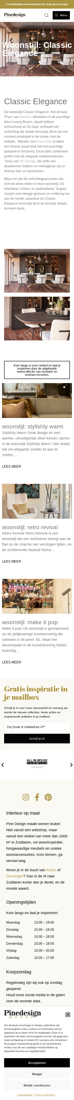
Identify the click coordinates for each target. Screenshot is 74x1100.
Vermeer (26, 117)
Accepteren (37, 1063)
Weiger (37, 1074)
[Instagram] (26, 797)
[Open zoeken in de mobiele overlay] (47, 15)
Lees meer (11, 466)
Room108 (43, 141)
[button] (68, 1015)
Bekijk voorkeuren (37, 1085)
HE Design (28, 161)
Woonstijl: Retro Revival (30, 527)
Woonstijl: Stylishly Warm (32, 426)
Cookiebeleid (24, 1094)
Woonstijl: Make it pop (30, 622)
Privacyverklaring (45, 1094)
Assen (51, 870)
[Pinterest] (48, 797)
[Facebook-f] (37, 797)
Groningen (14, 876)
